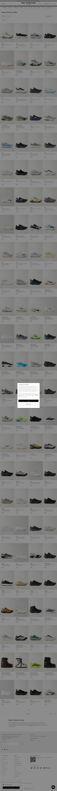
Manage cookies (28, 404)
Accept (28, 400)
